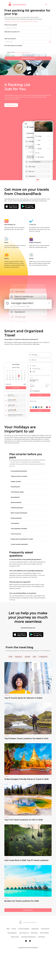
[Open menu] (46, 5)
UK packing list (15, 497)
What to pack (15, 937)
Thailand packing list (17, 507)
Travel (10, 656)
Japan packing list (16, 502)
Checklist (27, 656)
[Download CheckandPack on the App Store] (11, 206)
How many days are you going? (13, 45)
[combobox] (28, 28)
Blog (8, 928)
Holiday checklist (16, 481)
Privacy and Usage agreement (23, 52)
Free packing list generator (19, 471)
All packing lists (15, 486)
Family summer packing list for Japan (22, 539)
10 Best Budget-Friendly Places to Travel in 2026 (26, 779)
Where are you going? (10, 25)
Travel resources (16, 534)
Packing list (34, 933)
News (34, 656)
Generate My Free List (28, 58)
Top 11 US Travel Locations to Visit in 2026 (23, 820)
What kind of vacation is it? (12, 31)
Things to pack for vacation (19, 476)
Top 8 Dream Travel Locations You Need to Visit (26, 738)
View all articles (28, 910)
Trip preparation (12, 933)
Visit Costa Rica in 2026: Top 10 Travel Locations (26, 860)
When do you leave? (10, 38)
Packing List (18, 656)
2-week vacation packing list (19, 544)
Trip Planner (41, 937)
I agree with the (19, 52)
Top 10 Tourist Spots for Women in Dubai (23, 698)
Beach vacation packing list (19, 513)
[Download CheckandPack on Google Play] (28, 206)
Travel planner (15, 523)
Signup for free (11, 105)
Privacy (14, 928)
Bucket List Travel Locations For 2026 (21, 901)
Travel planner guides (17, 492)
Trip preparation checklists (19, 528)
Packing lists (35, 928)
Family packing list (16, 518)
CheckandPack (19, 5)
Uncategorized (43, 656)
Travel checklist (44, 933)
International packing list (28, 937)
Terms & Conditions (23, 928)
